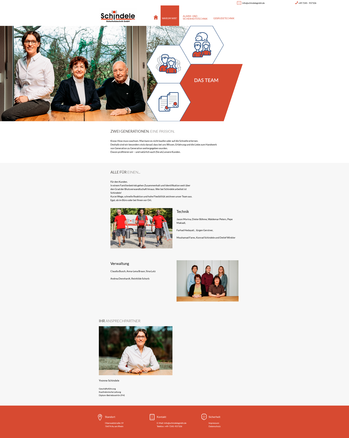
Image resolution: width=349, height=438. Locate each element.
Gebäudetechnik (223, 18)
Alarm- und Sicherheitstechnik (195, 17)
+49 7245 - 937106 (307, 3)
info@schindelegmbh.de (253, 3)
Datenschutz (215, 426)
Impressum (214, 423)
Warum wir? (169, 18)
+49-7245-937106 (173, 426)
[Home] (155, 15)
